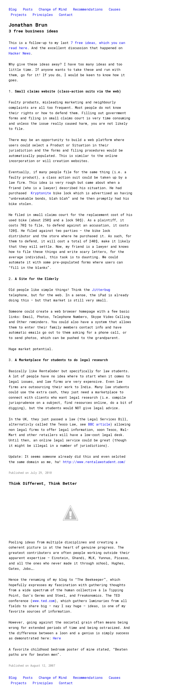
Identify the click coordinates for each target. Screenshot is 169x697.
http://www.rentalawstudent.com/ (94, 462)
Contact (66, 14)
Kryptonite (41, 193)
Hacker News (20, 53)
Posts (28, 9)
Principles (43, 14)
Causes (114, 9)
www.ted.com (44, 601)
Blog (13, 9)
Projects (18, 14)
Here (57, 638)
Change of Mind (53, 9)
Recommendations (88, 9)
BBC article (99, 424)
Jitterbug (101, 289)
